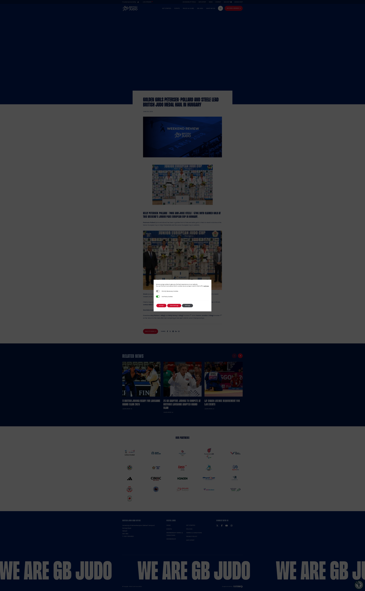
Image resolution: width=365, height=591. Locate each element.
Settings (187, 305)
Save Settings (174, 305)
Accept (161, 305)
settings (206, 286)
